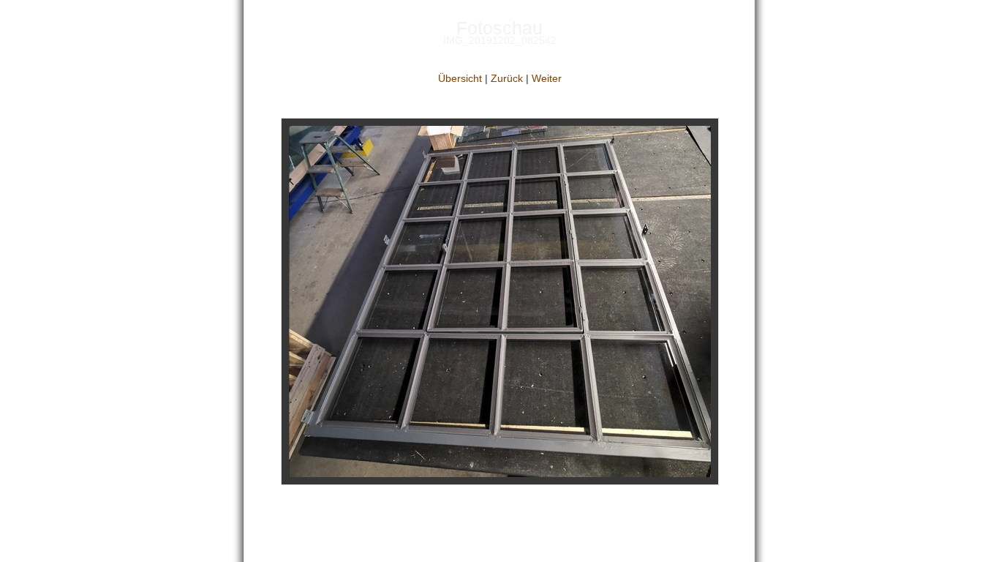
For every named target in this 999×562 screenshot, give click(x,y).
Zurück (507, 78)
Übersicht (460, 78)
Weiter (547, 78)
